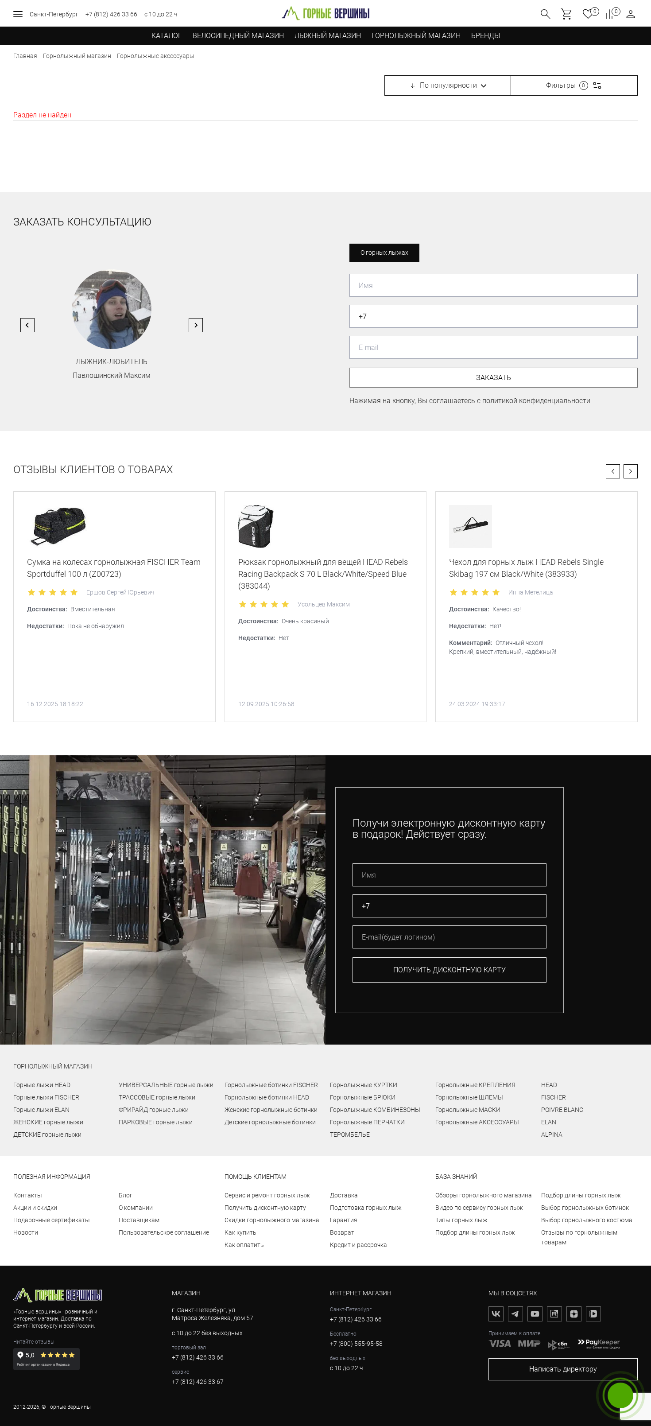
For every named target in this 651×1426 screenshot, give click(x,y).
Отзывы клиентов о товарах (93, 469)
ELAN (548, 1122)
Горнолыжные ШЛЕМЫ (469, 1097)
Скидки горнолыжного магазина (272, 1220)
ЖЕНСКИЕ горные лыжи (48, 1122)
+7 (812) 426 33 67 (198, 1381)
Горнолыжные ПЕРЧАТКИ (367, 1122)
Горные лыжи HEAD (41, 1084)
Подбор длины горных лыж (475, 1232)
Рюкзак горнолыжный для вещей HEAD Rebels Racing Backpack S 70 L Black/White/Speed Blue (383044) (323, 574)
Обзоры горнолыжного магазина (483, 1195)
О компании (136, 1207)
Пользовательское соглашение (164, 1232)
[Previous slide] (27, 325)
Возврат (342, 1232)
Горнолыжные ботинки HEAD (267, 1097)
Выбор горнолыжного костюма (586, 1220)
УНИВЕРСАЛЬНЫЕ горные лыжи (166, 1084)
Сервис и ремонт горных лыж (267, 1195)
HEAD (549, 1084)
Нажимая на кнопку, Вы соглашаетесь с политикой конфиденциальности (469, 400)
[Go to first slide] (196, 325)
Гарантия (343, 1220)
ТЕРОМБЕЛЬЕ (350, 1134)
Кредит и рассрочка (358, 1244)
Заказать (493, 377)
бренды (485, 35)
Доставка (344, 1195)
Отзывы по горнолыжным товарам (579, 1237)
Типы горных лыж (461, 1220)
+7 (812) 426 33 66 (111, 14)
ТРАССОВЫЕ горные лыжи (157, 1097)
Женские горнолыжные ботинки (271, 1109)
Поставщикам (139, 1220)
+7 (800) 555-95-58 (356, 1343)
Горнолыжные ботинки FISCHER (271, 1084)
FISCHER (553, 1097)
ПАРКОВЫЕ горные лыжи (156, 1122)
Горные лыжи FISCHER (46, 1097)
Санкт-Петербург (54, 14)
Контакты (27, 1195)
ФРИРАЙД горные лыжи (154, 1109)
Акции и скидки (35, 1207)
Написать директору (563, 1369)
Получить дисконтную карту (265, 1207)
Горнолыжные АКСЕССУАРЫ (477, 1122)
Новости (25, 1232)
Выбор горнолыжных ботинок (585, 1207)
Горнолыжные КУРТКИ (363, 1084)
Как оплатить (244, 1244)
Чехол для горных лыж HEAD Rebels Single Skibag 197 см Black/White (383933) (526, 568)
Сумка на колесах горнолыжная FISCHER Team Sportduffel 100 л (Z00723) (114, 568)
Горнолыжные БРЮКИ (362, 1097)
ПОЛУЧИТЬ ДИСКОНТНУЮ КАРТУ (449, 970)
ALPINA (551, 1134)
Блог (125, 1195)
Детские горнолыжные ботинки (270, 1122)
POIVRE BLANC (562, 1109)
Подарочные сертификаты (51, 1220)
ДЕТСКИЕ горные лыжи (47, 1134)
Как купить (240, 1232)
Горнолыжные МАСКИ (467, 1109)
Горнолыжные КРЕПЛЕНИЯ (475, 1084)
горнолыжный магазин (53, 1066)
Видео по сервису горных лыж (479, 1207)
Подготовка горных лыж (366, 1207)
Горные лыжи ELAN (41, 1109)
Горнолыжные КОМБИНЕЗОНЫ (375, 1109)
